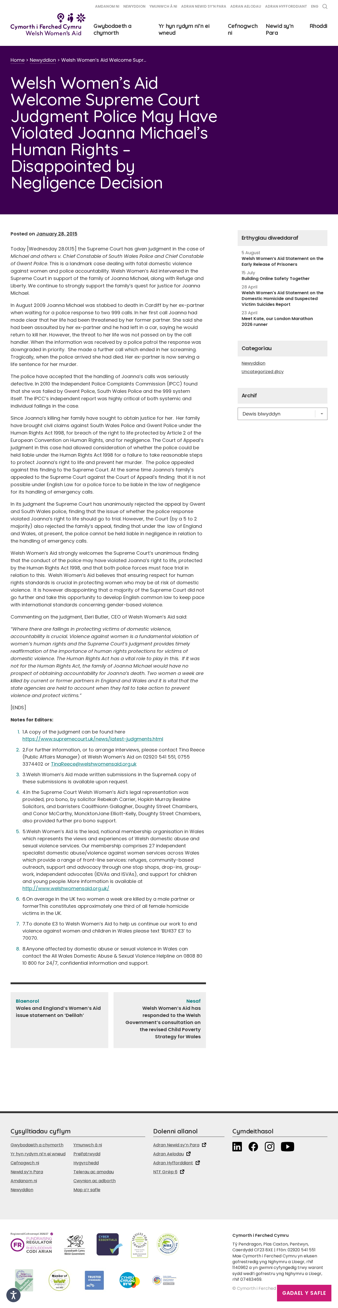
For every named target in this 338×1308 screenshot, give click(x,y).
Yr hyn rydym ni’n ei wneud (183, 29)
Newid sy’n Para (280, 29)
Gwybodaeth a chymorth (112, 29)
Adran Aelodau (245, 6)
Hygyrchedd (86, 1163)
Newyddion (134, 6)
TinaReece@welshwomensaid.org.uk (94, 764)
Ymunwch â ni (163, 6)
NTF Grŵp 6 (165, 1172)
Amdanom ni (107, 6)
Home (18, 60)
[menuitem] (314, 7)
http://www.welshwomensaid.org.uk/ (65, 888)
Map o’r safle (86, 1190)
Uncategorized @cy (263, 372)
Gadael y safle (304, 1293)
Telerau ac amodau (93, 1172)
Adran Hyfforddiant (286, 6)
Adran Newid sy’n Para (203, 6)
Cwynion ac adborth (94, 1181)
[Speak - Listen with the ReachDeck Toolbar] (13, 1295)
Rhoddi (318, 25)
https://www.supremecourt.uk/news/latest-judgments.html (92, 739)
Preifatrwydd (86, 1154)
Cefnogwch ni (242, 29)
